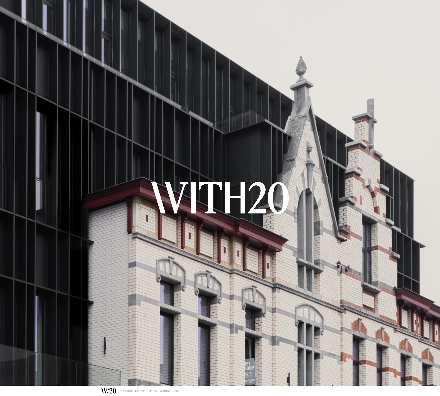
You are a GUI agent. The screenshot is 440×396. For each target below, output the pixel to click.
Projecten (126, 391)
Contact (165, 391)
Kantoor (140, 391)
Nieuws (153, 391)
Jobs (176, 391)
